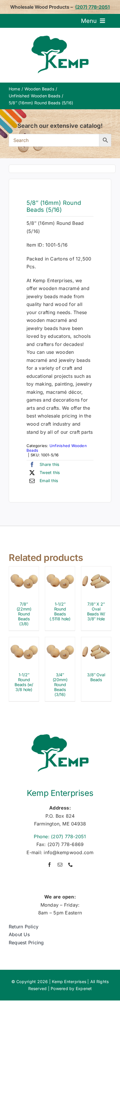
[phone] (70, 864)
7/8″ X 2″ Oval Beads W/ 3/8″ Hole (96, 611)
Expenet (84, 988)
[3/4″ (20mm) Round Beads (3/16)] (60, 641)
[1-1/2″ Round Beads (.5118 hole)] (60, 570)
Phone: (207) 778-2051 (60, 836)
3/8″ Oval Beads (96, 677)
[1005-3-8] (62, 169)
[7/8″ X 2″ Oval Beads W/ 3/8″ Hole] (96, 570)
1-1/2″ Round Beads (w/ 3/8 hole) (24, 682)
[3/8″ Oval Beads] (96, 641)
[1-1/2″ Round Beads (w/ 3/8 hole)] (24, 641)
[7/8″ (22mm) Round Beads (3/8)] (24, 570)
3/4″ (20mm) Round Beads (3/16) (60, 684)
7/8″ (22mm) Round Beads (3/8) (24, 614)
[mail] (60, 864)
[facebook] (49, 864)
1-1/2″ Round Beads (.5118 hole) (60, 611)
